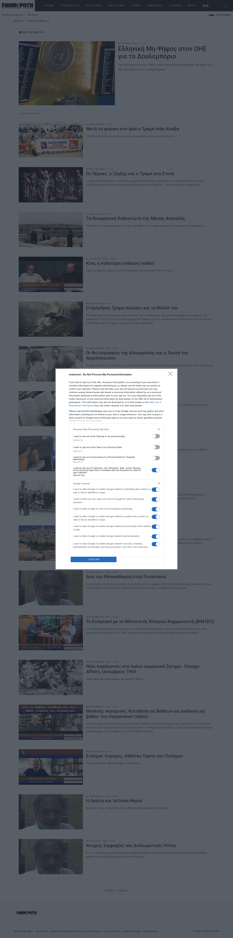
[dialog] (116, 469)
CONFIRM (94, 559)
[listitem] (116, 429)
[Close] (171, 375)
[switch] (156, 436)
